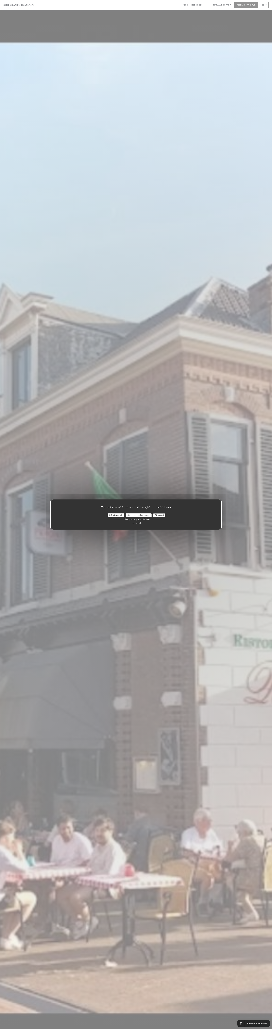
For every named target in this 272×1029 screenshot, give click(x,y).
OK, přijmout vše (116, 515)
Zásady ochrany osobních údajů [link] (137, 519)
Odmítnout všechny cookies (138, 515)
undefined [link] (136, 523)
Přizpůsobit (159, 515)
